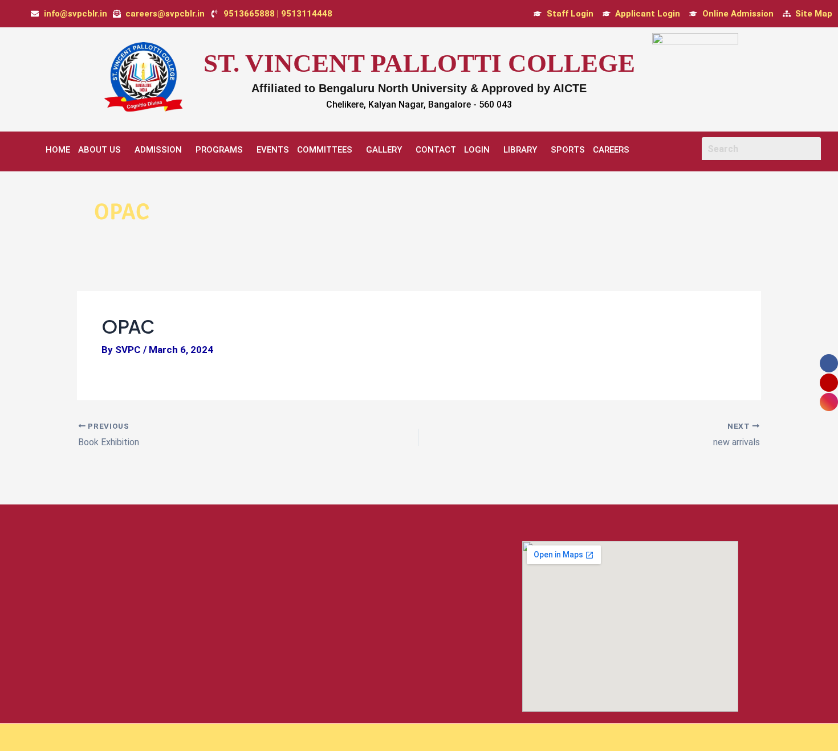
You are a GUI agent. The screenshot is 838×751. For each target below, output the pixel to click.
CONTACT (436, 150)
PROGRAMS (219, 150)
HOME (58, 150)
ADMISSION (158, 150)
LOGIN (477, 150)
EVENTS (273, 150)
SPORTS (568, 150)
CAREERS (611, 150)
